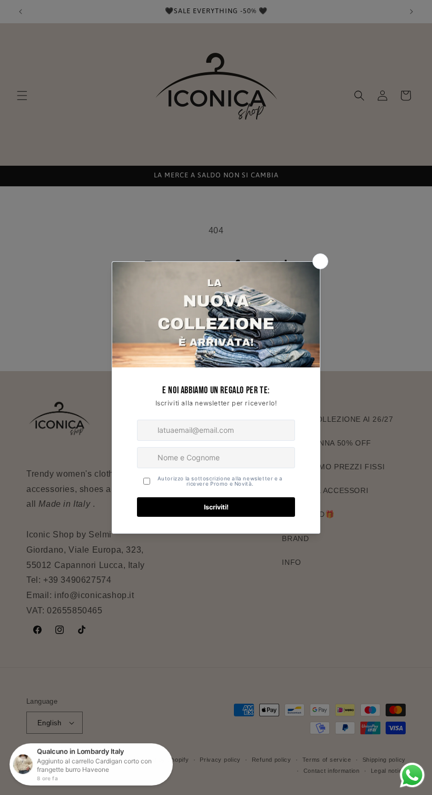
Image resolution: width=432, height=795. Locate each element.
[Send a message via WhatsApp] (412, 775)
